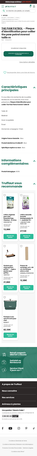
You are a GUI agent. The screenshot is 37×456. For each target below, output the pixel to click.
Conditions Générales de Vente (18, 440)
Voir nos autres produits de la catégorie (18, 54)
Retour (5, 15)
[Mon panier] (34, 6)
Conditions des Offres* (17, 451)
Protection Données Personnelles (12, 448)
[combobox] (18, 11)
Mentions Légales (28, 448)
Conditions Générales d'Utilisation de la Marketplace (18, 444)
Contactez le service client (12, 413)
